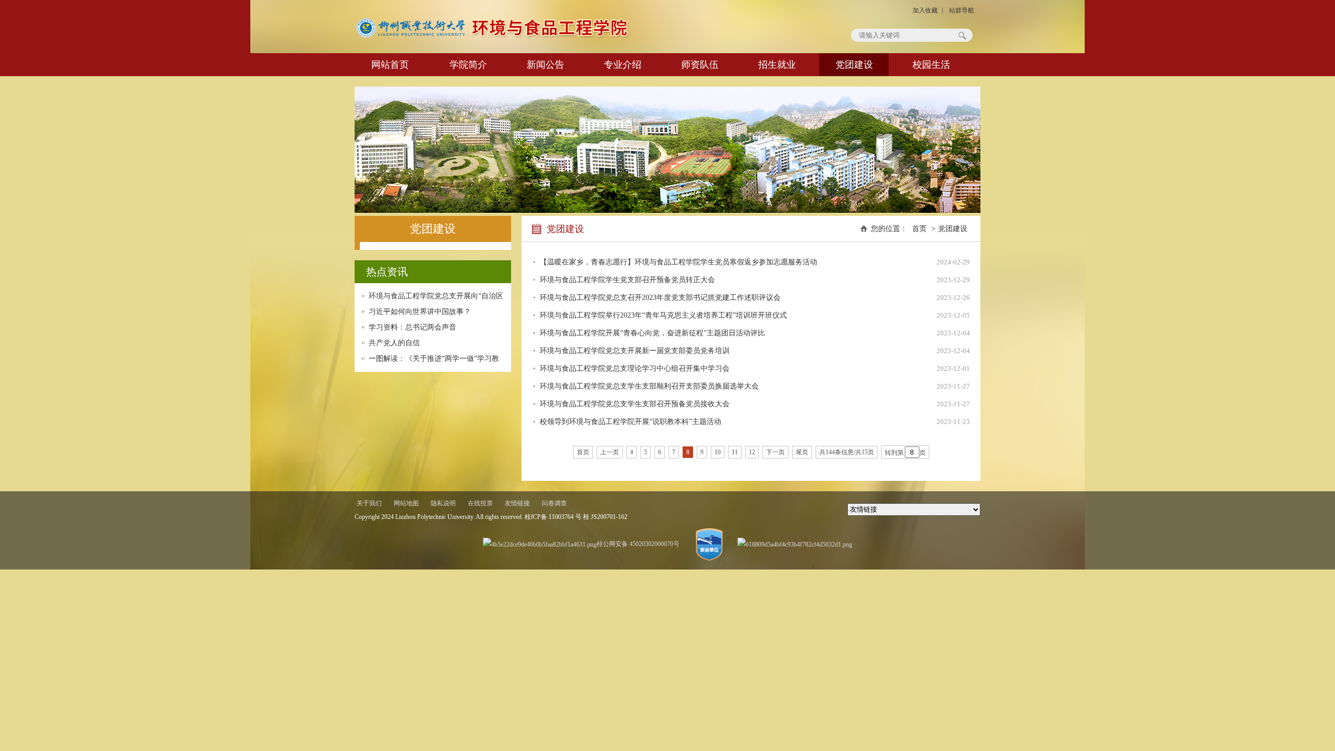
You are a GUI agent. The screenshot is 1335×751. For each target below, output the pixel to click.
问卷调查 (554, 503)
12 (752, 452)
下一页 (775, 452)
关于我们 (369, 503)
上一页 (609, 452)
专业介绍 (622, 64)
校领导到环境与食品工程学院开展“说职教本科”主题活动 (630, 422)
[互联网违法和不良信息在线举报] (794, 544)
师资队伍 (700, 64)
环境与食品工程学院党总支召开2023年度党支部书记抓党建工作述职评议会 (660, 297)
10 (717, 452)
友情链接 (517, 503)
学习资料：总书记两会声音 (412, 327)
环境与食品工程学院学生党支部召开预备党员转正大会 (627, 280)
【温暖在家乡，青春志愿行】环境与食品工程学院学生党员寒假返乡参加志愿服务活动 (678, 262)
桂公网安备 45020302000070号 (638, 544)
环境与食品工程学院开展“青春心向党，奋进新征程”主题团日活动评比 (652, 333)
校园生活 (931, 64)
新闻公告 (545, 64)
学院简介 (468, 64)
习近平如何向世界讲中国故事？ (420, 312)
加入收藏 (925, 10)
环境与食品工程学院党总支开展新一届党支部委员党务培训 (635, 351)
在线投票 (480, 503)
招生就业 (777, 64)
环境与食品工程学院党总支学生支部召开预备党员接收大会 (635, 404)
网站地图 (406, 503)
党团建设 (854, 64)
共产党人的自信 (394, 343)
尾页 (802, 452)
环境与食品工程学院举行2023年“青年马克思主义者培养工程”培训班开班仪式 (663, 315)
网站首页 (390, 64)
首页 (919, 229)
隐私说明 (443, 503)
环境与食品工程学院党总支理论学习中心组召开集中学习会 (635, 368)
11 (735, 452)
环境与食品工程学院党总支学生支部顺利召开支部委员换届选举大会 (649, 386)
